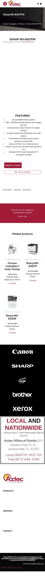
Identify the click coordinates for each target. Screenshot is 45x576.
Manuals (17, 190)
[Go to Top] (41, 572)
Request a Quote (13, 165)
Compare (12, 283)
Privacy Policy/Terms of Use (11, 567)
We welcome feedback (28, 559)
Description (7, 190)
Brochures (27, 190)
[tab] (7, 189)
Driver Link (22, 216)
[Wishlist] (41, 4)
